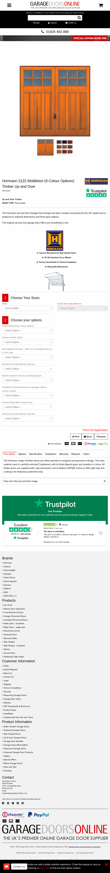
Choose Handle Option (12, 337)
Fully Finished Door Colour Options (18, 326)
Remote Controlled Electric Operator (18, 364)
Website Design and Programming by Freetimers (84, 847)
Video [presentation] (86, 454)
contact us (72, 23)
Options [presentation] (22, 454)
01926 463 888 (57, 32)
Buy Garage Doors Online (85, 853)
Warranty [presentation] (63, 454)
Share (89, 436)
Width (4, 303)
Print (76, 436)
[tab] (9, 455)
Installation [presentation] (50, 454)
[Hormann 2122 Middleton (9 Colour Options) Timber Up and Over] (55, 102)
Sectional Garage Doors (46, 853)
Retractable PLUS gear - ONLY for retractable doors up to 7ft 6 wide (27, 351)
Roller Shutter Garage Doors (25, 853)
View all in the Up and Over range (54, 481)
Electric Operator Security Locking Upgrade (21, 375)
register (53, 23)
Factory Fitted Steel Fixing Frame (17, 402)
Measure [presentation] (75, 454)
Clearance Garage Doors (65, 853)
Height (69, 303)
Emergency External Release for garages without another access (24, 389)
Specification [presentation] (35, 454)
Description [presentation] (9, 454)
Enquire (102, 436)
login (37, 23)
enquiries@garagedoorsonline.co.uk (14, 793)
